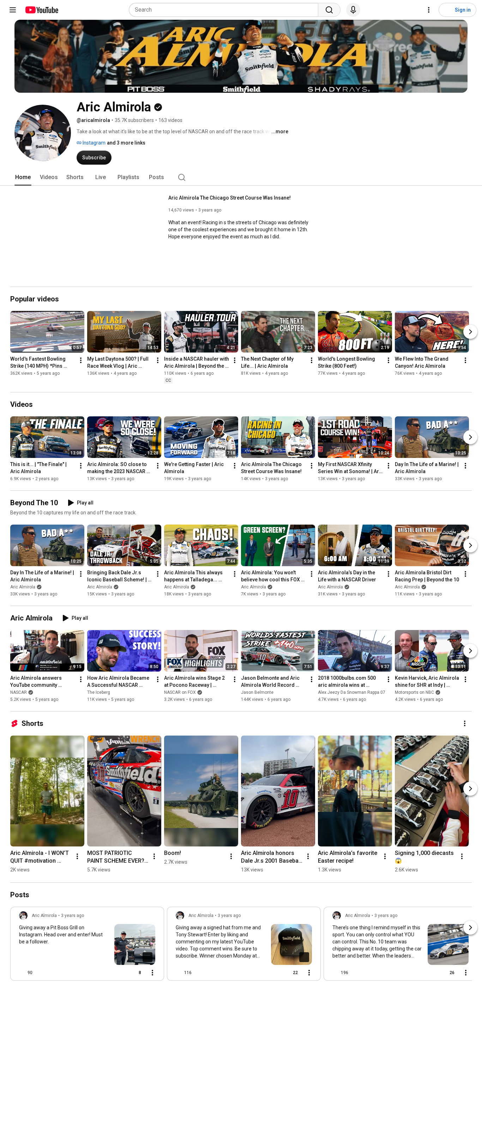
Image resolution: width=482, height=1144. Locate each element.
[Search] (329, 10)
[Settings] (428, 10)
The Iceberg (98, 692)
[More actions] (81, 360)
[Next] (470, 332)
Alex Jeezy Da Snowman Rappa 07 (351, 692)
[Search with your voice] (353, 10)
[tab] (22, 177)
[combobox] (226, 10)
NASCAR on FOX (180, 692)
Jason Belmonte (257, 692)
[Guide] (12, 10)
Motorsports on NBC (414, 692)
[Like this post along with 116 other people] (178, 972)
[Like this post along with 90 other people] (22, 972)
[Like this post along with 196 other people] (335, 972)
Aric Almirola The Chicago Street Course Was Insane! (229, 198)
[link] (87, 945)
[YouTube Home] (41, 10)
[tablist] (241, 177)
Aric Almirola (22, 587)
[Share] (117, 973)
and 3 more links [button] (126, 143)
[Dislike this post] (41, 972)
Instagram (94, 143)
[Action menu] (152, 973)
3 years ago (72, 915)
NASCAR (18, 692)
